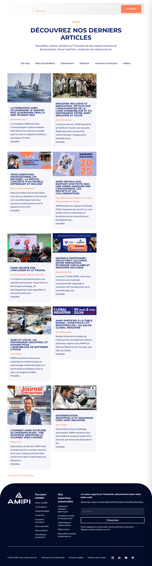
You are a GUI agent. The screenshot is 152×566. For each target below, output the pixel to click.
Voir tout (25, 63)
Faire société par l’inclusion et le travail (27, 269)
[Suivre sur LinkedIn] (119, 557)
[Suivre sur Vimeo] (132, 557)
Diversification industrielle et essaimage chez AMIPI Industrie (74, 418)
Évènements (16, 119)
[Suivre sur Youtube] (126, 557)
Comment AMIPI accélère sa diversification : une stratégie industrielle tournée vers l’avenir (28, 434)
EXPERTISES (40, 6)
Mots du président (45, 63)
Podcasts (85, 63)
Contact (131, 9)
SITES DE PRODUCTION (109, 6)
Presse (76, 201)
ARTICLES (39, 11)
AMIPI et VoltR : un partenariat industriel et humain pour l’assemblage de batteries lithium (29, 345)
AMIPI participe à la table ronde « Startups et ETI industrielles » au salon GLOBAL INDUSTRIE (74, 324)
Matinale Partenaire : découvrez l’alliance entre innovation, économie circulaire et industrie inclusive (73, 263)
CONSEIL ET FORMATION (63, 6)
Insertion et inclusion (106, 63)
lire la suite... (29, 142)
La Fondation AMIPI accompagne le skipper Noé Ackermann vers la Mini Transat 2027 (27, 111)
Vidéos (126, 63)
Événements (67, 63)
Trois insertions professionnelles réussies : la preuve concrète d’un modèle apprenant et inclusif (26, 179)
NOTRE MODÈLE (85, 6)
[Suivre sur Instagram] (112, 557)
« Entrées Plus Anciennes (21, 475)
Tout (24, 119)
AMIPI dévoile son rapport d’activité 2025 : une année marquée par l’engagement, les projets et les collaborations (73, 187)
